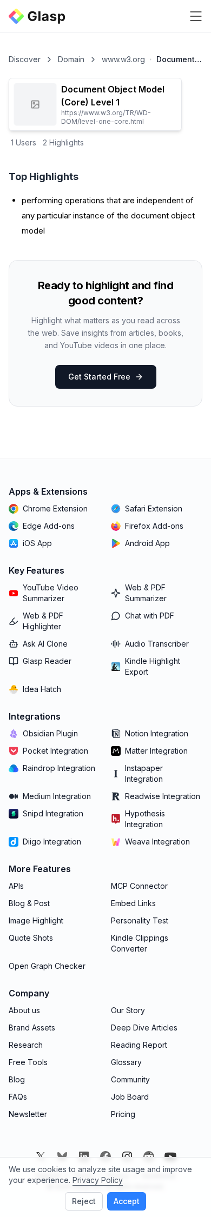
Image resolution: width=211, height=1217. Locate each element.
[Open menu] (196, 16)
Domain (71, 59)
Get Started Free (99, 376)
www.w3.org (123, 59)
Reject (84, 1201)
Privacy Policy (97, 1180)
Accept (127, 1201)
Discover (25, 59)
